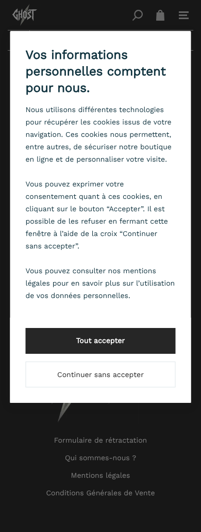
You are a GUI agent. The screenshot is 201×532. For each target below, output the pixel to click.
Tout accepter (100, 341)
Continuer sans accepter (100, 375)
